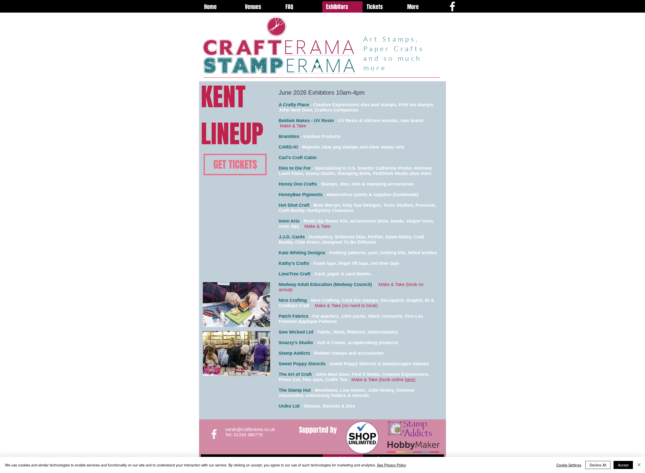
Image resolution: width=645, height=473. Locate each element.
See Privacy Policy (391, 464)
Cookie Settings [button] (568, 464)
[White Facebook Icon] (452, 6)
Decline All (598, 464)
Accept (623, 464)
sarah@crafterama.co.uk (250, 429)
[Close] (639, 465)
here (409, 379)
